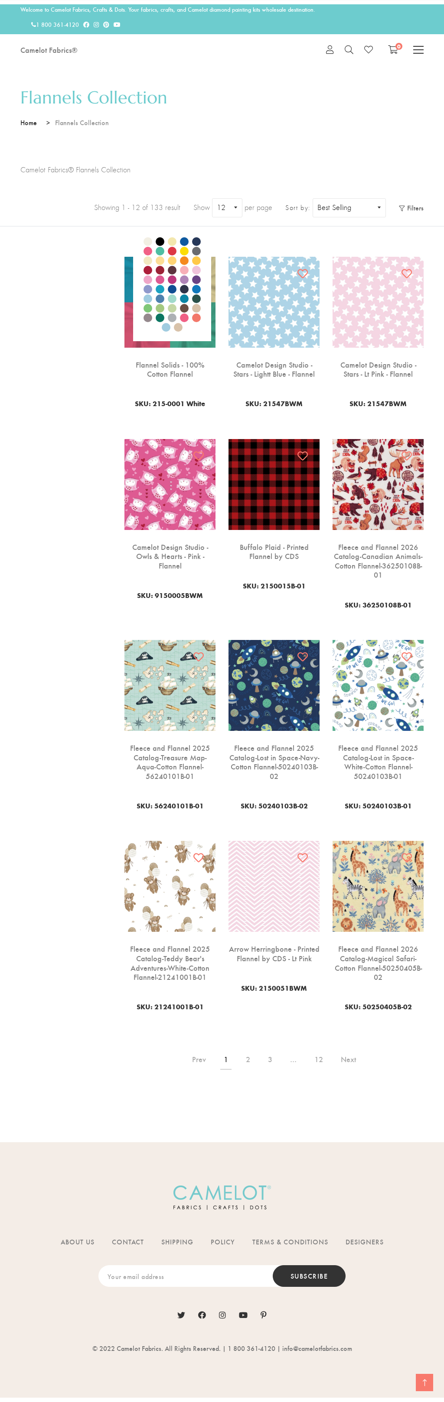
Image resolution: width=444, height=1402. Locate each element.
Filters (415, 207)
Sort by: (297, 207)
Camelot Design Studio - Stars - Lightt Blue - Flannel (274, 369)
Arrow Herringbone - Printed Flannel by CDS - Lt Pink (274, 953)
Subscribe (309, 1275)
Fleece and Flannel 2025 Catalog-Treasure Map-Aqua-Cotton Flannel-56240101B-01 (170, 761)
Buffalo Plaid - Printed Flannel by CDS (274, 551)
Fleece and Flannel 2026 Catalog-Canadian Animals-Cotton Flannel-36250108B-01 (378, 560)
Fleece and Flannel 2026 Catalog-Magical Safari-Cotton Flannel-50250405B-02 (378, 962)
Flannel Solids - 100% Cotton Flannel (170, 369)
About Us (78, 1241)
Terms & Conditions (290, 1241)
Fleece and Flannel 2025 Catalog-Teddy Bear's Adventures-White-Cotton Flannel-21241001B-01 (170, 962)
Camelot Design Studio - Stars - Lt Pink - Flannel (378, 369)
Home (28, 122)
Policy (223, 1241)
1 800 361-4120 (57, 24)
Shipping (177, 1241)
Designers (365, 1241)
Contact (128, 1241)
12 (318, 1058)
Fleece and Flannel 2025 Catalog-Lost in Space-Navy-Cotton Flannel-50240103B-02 (274, 761)
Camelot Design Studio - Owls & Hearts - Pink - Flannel (170, 556)
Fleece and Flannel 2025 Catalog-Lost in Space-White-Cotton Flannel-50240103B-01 (378, 761)
